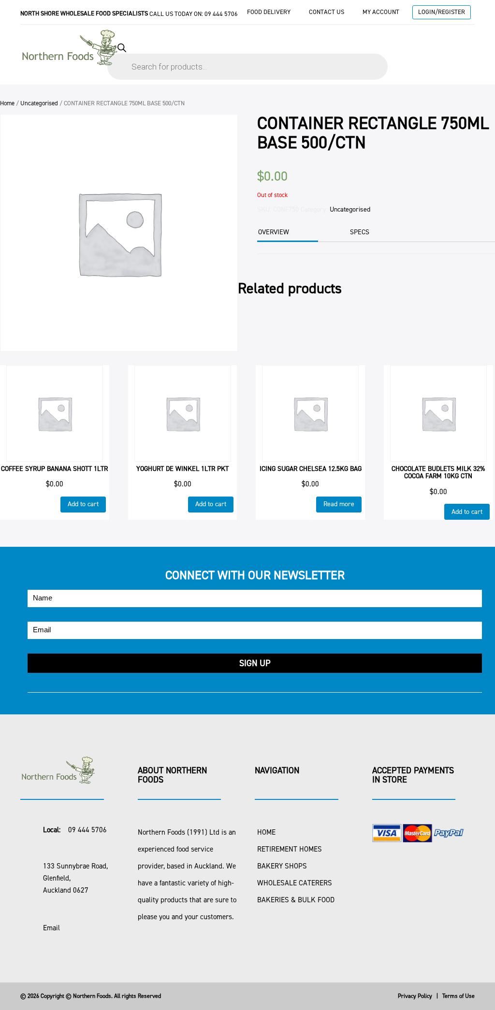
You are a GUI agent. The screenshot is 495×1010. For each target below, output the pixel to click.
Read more (338, 504)
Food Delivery (269, 12)
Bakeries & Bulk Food (296, 900)
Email (51, 928)
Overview (273, 232)
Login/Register (441, 12)
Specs (359, 232)
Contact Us (326, 12)
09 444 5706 (221, 14)
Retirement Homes (289, 849)
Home (7, 103)
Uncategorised (39, 103)
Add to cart (83, 504)
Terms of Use (458, 996)
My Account (381, 12)
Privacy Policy (415, 996)
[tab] (286, 233)
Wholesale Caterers (294, 883)
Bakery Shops (282, 866)
